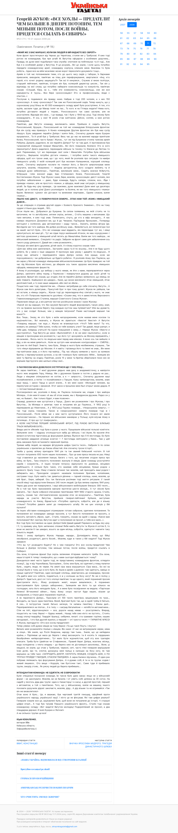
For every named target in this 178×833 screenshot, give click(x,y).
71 (148, 43)
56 (121, 33)
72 (154, 43)
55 (128, 33)
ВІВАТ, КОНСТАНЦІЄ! (27, 743)
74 (128, 48)
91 (121, 64)
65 (148, 38)
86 (128, 59)
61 (121, 38)
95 (148, 64)
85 (121, 59)
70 (141, 43)
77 (148, 48)
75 (134, 48)
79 (121, 53)
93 (134, 64)
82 (141, 53)
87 (135, 59)
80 (128, 53)
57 (135, 33)
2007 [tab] (122, 24)
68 (128, 43)
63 (134, 38)
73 (121, 48)
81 (135, 53)
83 (148, 53)
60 (155, 33)
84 (155, 53)
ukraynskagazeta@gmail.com (64, 826)
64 (141, 38)
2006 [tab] (132, 24)
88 (141, 59)
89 (148, 59)
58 (141, 33)
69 (135, 43)
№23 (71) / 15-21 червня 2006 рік (33, 39)
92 (128, 64)
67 (121, 43)
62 (128, 38)
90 (155, 59)
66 (155, 38)
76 (141, 48)
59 (148, 33)
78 (154, 48)
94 (141, 64)
